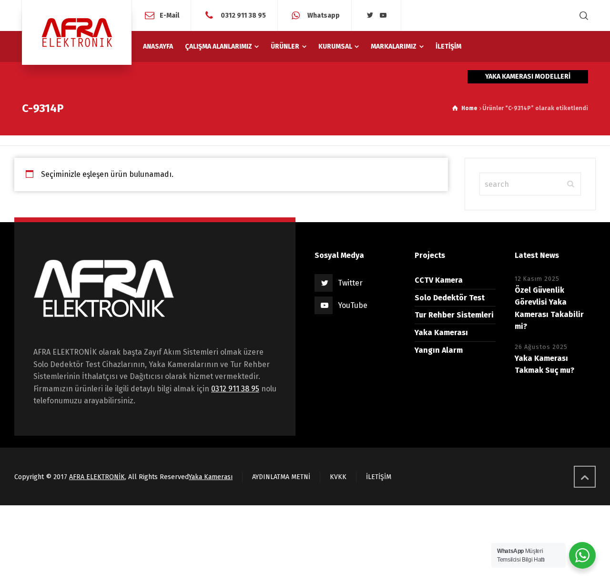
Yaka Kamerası (441, 332)
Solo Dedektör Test (450, 297)
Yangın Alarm (439, 350)
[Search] (582, 15)
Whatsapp (323, 15)
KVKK (338, 477)
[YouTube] (383, 15)
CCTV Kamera (439, 280)
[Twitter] (370, 15)
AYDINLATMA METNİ (281, 477)
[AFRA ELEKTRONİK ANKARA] (76, 32)
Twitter (350, 282)
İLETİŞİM (378, 477)
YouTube (352, 305)
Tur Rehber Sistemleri (454, 314)
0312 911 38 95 (242, 15)
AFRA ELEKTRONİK (97, 477)
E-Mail (169, 15)
